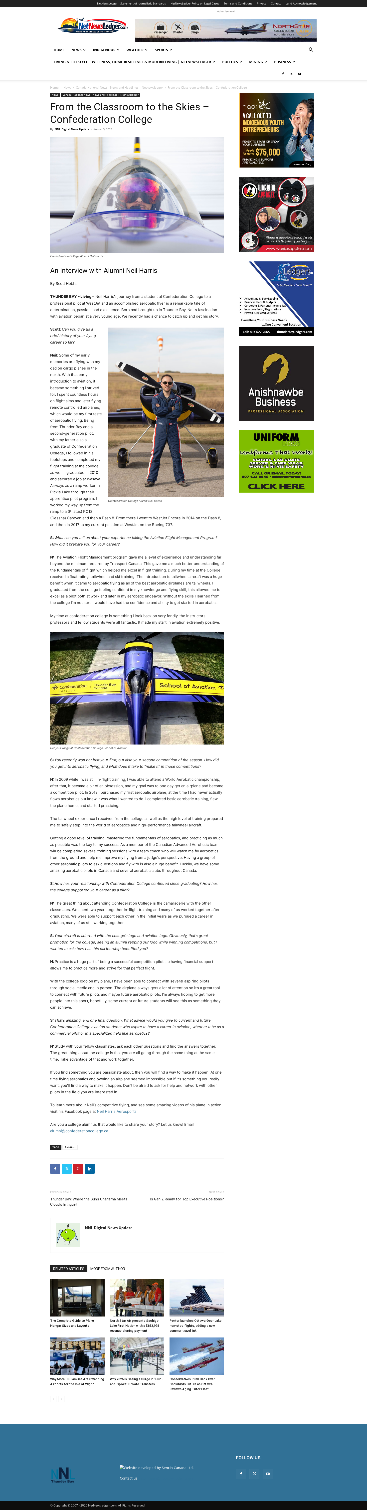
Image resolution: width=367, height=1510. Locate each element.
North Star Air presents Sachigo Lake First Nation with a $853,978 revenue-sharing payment (134, 1325)
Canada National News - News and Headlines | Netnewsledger (119, 87)
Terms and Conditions (238, 3)
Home (59, 49)
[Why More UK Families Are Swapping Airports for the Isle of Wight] (77, 1356)
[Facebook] (283, 74)
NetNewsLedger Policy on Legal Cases (195, 3)
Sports (161, 49)
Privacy (261, 3)
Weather (135, 49)
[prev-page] (53, 1399)
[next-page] (61, 1399)
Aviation (70, 1147)
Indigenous (104, 49)
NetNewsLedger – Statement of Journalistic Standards (131, 3)
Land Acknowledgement (301, 3)
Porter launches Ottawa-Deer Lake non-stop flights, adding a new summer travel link (195, 1325)
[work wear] (276, 214)
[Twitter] (291, 74)
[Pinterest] (78, 1169)
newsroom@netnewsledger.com (166, 1478)
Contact (276, 3)
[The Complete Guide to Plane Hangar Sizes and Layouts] (77, 1298)
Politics (230, 61)
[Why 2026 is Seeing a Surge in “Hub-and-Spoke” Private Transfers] (137, 1356)
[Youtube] (300, 74)
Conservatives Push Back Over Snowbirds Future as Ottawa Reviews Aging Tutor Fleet (192, 1384)
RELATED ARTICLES (68, 1269)
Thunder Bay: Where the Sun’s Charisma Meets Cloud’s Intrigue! (88, 1202)
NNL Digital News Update (72, 129)
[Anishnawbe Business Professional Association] (276, 383)
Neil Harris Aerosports (117, 1111)
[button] (311, 50)
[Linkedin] (90, 1169)
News (76, 49)
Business (282, 61)
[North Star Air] (226, 30)
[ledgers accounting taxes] (276, 298)
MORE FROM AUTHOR (107, 1269)
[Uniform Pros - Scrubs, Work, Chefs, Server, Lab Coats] (276, 461)
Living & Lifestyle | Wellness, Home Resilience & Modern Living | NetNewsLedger (132, 61)
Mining (256, 61)
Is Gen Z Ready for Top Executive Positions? (187, 1199)
